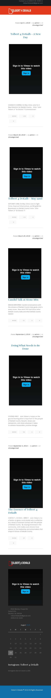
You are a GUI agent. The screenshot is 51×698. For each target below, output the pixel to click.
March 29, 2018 (24, 236)
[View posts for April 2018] (10, 625)
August (25, 625)
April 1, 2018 (25, 23)
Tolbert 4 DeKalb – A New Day (25, 36)
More (14, 116)
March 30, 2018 (19, 135)
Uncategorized (37, 25)
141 (24, 217)
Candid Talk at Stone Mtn (23, 299)
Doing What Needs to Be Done (25, 347)
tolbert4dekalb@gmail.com (33, 3)
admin (37, 23)
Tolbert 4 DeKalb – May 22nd (25, 198)
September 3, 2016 (20, 446)
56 (24, 432)
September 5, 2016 (23, 334)
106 (24, 116)
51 (24, 320)
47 (24, 538)
